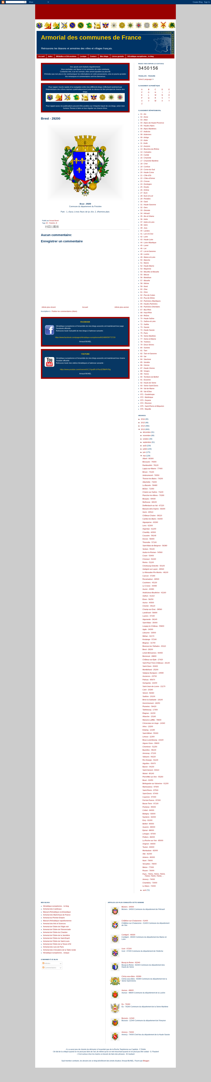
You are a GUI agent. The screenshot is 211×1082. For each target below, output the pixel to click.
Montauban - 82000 (150, 851)
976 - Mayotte (145, 409)
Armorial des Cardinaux (52, 909)
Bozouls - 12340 (128, 1018)
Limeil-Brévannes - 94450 (153, 653)
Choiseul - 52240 (149, 559)
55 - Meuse (144, 275)
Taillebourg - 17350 (150, 710)
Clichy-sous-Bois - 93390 (131, 976)
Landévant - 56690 (150, 613)
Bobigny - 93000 (149, 814)
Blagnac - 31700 (149, 643)
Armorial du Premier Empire (54, 918)
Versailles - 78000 (150, 864)
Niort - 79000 (148, 861)
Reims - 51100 (148, 562)
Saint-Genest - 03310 (151, 770)
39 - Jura (143, 228)
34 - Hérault (145, 213)
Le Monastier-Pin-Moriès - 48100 (155, 572)
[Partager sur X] (52, 226)
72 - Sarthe (144, 324)
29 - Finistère (50, 223)
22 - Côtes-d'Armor (147, 178)
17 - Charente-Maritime (149, 161)
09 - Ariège (144, 137)
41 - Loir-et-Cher (146, 234)
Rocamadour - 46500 (151, 579)
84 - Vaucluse (145, 359)
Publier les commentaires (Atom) (64, 311)
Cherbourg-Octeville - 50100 (154, 566)
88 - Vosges (145, 371)
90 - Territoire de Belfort (149, 377)
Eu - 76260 (126, 1004)
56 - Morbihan (145, 278)
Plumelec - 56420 (149, 706)
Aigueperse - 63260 (150, 522)
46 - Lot (143, 248)
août (145, 446)
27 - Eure (144, 193)
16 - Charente (145, 158)
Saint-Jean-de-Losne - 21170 (154, 686)
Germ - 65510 (148, 512)
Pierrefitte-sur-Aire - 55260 (153, 777)
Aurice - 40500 (148, 603)
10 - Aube (144, 140)
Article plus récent (49, 307)
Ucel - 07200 (127, 949)
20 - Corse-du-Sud (147, 170)
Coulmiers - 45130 (150, 583)
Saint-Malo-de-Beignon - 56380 (155, 546)
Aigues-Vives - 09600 (151, 743)
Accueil (41, 56)
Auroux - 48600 (128, 990)
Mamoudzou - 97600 (151, 787)
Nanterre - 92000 (149, 817)
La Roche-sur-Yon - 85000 (153, 841)
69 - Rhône (144, 316)
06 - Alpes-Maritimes (148, 129)
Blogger (146, 1061)
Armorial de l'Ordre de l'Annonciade (57, 929)
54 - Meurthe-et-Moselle (149, 272)
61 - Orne (144, 292)
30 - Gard (144, 202)
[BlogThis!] (49, 226)
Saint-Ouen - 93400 (150, 666)
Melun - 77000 (148, 867)
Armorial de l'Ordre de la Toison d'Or (57, 944)
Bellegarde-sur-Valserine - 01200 (156, 784)
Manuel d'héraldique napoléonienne (57, 921)
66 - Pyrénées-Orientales (150, 307)
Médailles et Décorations (66, 56)
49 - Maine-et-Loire (147, 257)
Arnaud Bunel (54, 220)
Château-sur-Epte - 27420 (153, 660)
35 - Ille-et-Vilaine (147, 216)
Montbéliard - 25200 (150, 670)
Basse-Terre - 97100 (150, 804)
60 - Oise (143, 289)
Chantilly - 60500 (149, 532)
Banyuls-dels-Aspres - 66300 (154, 509)
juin (144, 452)
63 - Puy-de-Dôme (147, 298)
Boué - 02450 (148, 780)
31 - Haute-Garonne (148, 205)
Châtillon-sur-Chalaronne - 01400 (135, 921)
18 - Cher (144, 164)
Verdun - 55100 (149, 549)
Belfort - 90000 (148, 824)
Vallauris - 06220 (149, 757)
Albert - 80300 (148, 459)
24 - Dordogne (146, 184)
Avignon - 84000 (149, 844)
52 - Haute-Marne (147, 266)
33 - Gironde (145, 210)
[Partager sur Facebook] (54, 226)
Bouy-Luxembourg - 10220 (153, 740)
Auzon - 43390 (148, 589)
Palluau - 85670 (149, 680)
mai (144, 456)
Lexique (83, 56)
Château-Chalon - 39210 (152, 516)
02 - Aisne (144, 117)
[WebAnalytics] (46, 976)
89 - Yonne (144, 374)
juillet (145, 449)
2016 (143, 419)
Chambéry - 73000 (150, 883)
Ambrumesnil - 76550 (151, 475)
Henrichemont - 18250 (151, 703)
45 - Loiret (144, 245)
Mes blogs (104, 56)
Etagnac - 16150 (149, 713)
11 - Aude (144, 143)
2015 (143, 423)
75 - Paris (144, 333)
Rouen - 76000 (148, 871)
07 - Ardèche (145, 132)
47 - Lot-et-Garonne (148, 251)
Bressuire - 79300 (149, 462)
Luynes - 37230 (149, 616)
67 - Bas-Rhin (145, 310)
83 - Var (143, 356)
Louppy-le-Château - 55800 (153, 626)
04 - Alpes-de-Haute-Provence (152, 123)
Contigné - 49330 (128, 935)
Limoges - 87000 (149, 834)
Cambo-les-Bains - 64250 (153, 519)
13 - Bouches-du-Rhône (149, 149)
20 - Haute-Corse (147, 172)
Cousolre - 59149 (149, 536)
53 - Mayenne (145, 269)
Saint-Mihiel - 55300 (150, 733)
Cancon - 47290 (149, 576)
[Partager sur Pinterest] (57, 226)
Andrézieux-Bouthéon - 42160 (154, 593)
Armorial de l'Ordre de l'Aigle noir (56, 927)
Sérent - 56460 (148, 693)
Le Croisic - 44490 (150, 586)
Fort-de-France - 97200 (152, 800)
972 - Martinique (146, 397)
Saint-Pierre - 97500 (150, 790)
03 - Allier (144, 120)
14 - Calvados (145, 152)
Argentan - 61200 (149, 529)
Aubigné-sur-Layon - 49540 (153, 569)
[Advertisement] (105, 11)
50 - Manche (145, 260)
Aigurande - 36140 (150, 619)
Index (50, 56)
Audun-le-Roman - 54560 (152, 552)
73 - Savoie (144, 327)
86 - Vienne (144, 365)
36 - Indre (144, 219)
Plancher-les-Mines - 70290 (153, 495)
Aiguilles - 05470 (149, 763)
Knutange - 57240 (150, 639)
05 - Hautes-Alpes (147, 126)
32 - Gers (144, 208)
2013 (143, 429)
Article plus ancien (122, 307)
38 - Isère (144, 225)
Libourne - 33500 (149, 633)
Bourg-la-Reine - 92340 (131, 963)
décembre (147, 432)
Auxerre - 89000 (149, 827)
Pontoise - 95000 (149, 807)
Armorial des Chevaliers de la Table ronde (59, 950)
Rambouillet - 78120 (150, 465)
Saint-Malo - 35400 (150, 623)
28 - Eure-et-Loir (146, 196)
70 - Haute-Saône (147, 319)
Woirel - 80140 (148, 774)
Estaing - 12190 (149, 730)
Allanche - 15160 (149, 717)
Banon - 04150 (148, 767)
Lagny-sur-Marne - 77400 (152, 469)
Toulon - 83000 (148, 847)
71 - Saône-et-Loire (148, 321)
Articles (47, 963)
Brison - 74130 (148, 472)
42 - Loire (144, 237)
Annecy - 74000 (149, 879)
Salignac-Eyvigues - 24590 (153, 673)
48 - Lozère (144, 254)
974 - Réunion (146, 403)
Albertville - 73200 (150, 482)
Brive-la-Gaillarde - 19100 (153, 700)
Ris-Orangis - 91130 (150, 760)
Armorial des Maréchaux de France (56, 915)
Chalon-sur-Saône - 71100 (153, 492)
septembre (147, 442)
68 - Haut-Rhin (146, 313)
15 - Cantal (144, 155)
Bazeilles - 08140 (149, 750)
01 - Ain (143, 114)
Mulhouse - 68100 (150, 502)
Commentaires (50, 968)
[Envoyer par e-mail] (46, 226)
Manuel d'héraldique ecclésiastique (57, 912)
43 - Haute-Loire (146, 240)
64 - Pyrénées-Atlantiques (150, 301)
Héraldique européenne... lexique (56, 953)
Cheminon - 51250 (150, 747)
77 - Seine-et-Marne (148, 339)
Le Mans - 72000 (149, 886)
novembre (147, 436)
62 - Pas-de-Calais (147, 295)
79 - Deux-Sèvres (147, 345)
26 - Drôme (144, 190)
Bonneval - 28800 (149, 656)
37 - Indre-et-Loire (147, 222)
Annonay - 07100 (149, 753)
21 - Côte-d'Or (145, 175)
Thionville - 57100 (150, 542)
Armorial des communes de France (91, 37)
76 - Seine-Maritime (148, 336)
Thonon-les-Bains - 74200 (153, 479)
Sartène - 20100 (149, 696)
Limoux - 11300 (149, 737)
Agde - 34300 (148, 629)
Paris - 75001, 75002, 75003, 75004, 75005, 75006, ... (154, 875)
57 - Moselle (145, 281)
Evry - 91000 (147, 820)
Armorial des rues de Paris (53, 947)
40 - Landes (145, 231)
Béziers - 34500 (128, 907)
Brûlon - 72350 (148, 489)
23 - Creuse (145, 181)
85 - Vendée (145, 362)
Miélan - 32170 (148, 636)
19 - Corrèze (145, 167)
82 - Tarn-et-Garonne (148, 354)
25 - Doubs (144, 187)
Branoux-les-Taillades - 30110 (154, 646)
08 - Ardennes (145, 134)
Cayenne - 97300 (149, 797)
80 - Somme (145, 348)
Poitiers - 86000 (149, 837)
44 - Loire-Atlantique (148, 243)
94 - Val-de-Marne (147, 389)
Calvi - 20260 (148, 690)
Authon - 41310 (149, 596)
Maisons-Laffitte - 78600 (152, 720)
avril (145, 890)
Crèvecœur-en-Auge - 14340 (154, 723)
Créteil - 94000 (148, 810)
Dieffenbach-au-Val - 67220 (153, 506)
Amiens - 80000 (149, 857)
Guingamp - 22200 (150, 683)
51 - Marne (144, 263)
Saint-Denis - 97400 (150, 794)
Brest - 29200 (148, 649)
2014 (143, 426)
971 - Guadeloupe (147, 394)
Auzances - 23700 (150, 676)
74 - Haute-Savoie (147, 330)
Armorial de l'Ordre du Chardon (55, 932)
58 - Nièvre (144, 283)
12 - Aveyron (145, 146)
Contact (93, 56)
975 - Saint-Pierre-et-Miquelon (152, 406)
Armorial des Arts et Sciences (54, 924)
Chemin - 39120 (149, 606)
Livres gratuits (118, 56)
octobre (146, 439)
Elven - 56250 (148, 599)
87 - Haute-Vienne (147, 368)
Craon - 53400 (148, 556)
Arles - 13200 (148, 727)
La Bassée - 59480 (150, 485)
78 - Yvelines (145, 342)
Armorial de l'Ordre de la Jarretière (56, 935)
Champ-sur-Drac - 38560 (152, 609)
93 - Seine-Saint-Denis (149, 386)
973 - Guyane (145, 400)
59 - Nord (144, 286)
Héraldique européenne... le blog (140, 56)
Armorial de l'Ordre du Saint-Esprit (56, 938)
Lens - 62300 (148, 526)
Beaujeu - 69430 (149, 499)
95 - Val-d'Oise (146, 392)
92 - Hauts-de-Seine (148, 383)
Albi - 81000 (147, 854)
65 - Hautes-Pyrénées (148, 304)
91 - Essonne (145, 380)
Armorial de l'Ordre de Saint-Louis (56, 941)
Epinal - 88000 (148, 830)
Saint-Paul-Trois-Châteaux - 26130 (156, 663)
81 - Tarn (143, 351)
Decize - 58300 (148, 539)
